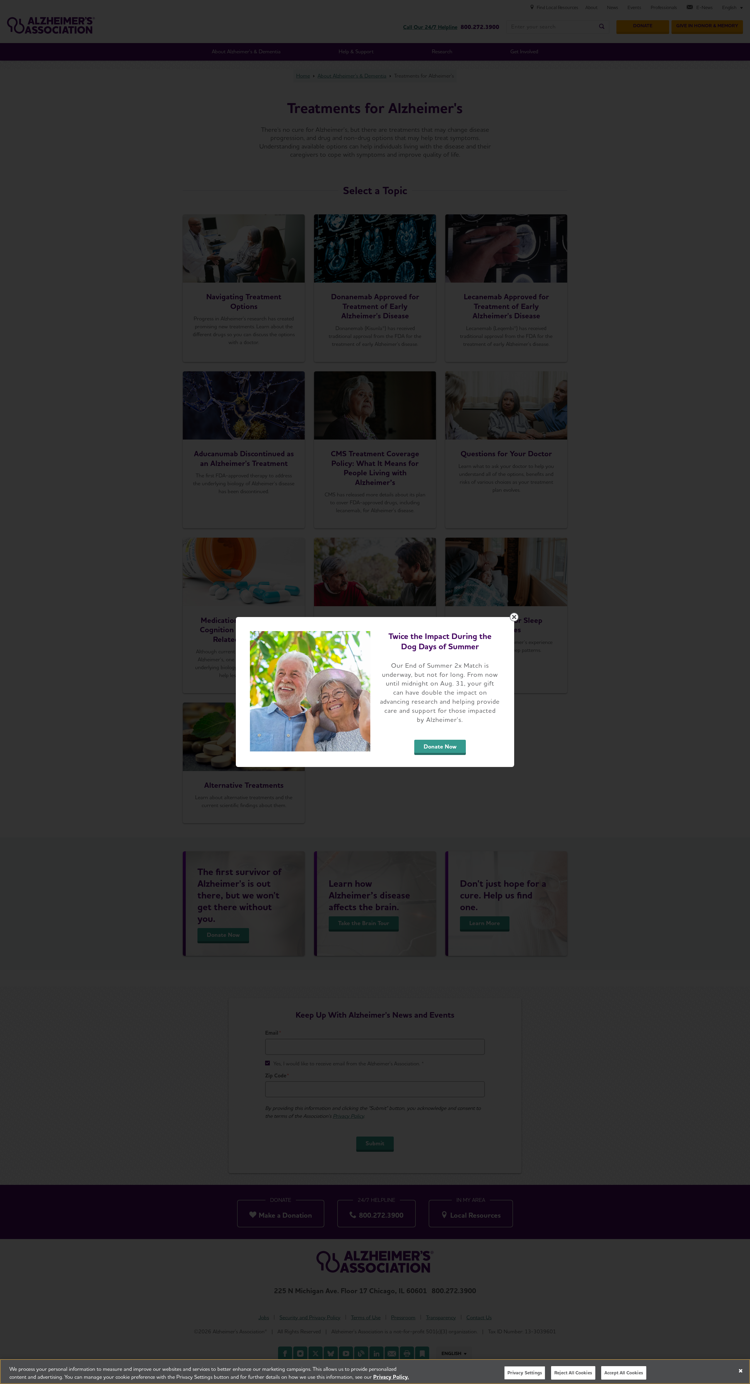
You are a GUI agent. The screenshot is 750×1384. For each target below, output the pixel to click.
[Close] (740, 1370)
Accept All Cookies (623, 1373)
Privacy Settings (524, 1373)
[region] (375, 1371)
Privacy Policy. (391, 1377)
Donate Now (440, 746)
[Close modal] (514, 617)
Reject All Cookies (573, 1373)
